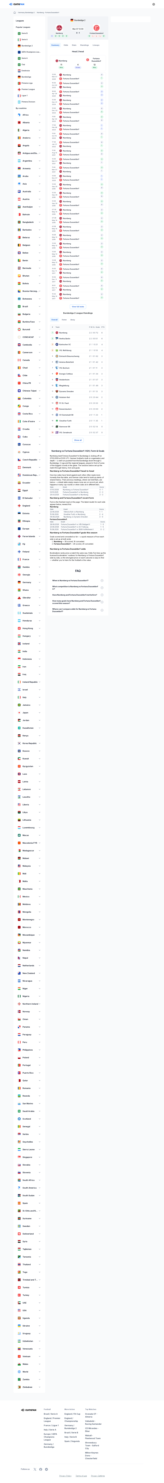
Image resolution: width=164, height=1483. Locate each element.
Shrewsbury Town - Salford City (92, 1445)
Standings (84, 45)
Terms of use (81, 1476)
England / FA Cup (72, 1414)
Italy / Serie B (70, 1437)
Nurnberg (59, 33)
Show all (78, 440)
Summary (55, 45)
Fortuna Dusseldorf (96, 33)
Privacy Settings (98, 1476)
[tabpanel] (78, 380)
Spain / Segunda (72, 1441)
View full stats (78, 307)
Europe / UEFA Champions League (50, 1437)
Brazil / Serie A (51, 1414)
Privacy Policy (65, 1476)
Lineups (96, 45)
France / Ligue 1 (51, 1425)
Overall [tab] (54, 320)
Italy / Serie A (50, 1430)
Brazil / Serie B (71, 1432)
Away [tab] (72, 320)
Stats (74, 45)
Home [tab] (64, 320)
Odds (66, 45)
